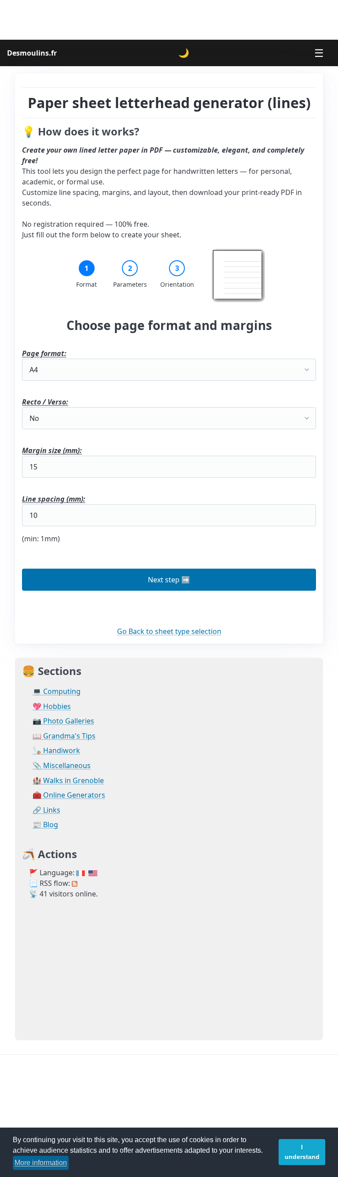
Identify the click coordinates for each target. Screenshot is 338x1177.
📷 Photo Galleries (63, 721)
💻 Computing (57, 691)
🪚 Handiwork (56, 750)
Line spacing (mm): (53, 499)
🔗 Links (46, 810)
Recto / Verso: (45, 402)
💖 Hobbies (52, 706)
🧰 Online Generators (69, 795)
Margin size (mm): (52, 450)
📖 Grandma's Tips (64, 736)
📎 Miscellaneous (62, 765)
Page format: (44, 353)
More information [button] (41, 1162)
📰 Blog (45, 825)
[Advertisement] (169, 20)
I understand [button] (302, 1151)
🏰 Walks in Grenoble (68, 780)
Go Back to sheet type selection (169, 631)
